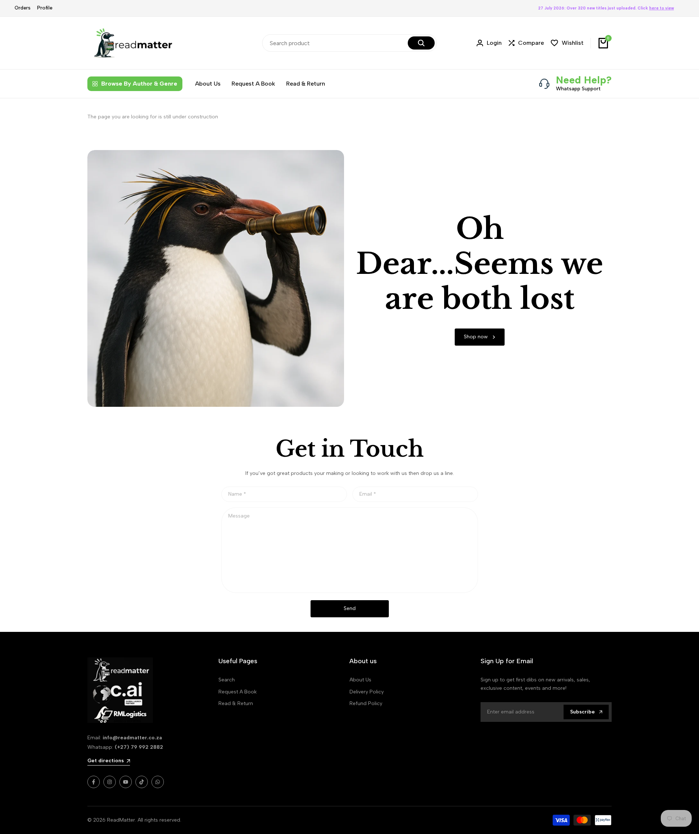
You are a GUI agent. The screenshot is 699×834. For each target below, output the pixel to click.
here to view (661, 8)
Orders (23, 8)
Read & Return (235, 703)
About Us (360, 680)
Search (226, 680)
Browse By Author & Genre (139, 83)
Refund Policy (366, 703)
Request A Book (237, 692)
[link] (480, 337)
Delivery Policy (367, 692)
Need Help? (584, 80)
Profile (44, 8)
